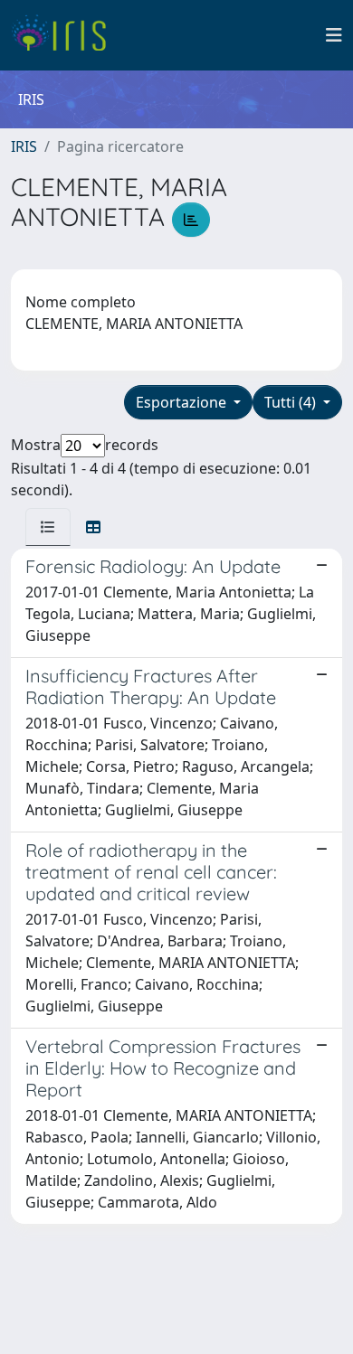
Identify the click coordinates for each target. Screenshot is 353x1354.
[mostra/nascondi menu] (334, 35)
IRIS (24, 146)
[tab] (48, 527)
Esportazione (183, 402)
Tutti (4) (292, 402)
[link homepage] (65, 35)
